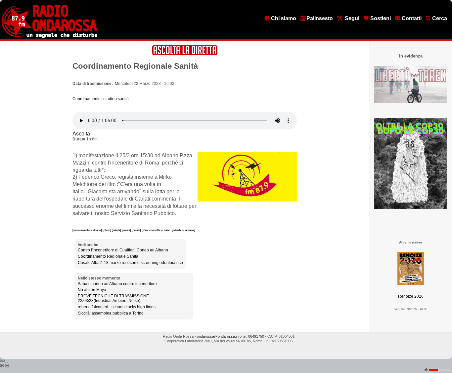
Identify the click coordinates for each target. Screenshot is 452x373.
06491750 (256, 336)
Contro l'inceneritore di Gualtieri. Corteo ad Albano (123, 250)
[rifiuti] (107, 230)
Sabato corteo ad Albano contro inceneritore (117, 283)
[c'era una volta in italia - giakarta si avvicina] (168, 230)
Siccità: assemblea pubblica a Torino (111, 313)
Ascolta (81, 133)
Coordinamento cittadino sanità (100, 98)
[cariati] (137, 230)
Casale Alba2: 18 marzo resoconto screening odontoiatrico (130, 262)
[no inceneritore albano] (87, 230)
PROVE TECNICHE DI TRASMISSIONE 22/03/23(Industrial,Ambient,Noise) (113, 298)
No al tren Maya (92, 289)
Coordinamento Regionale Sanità (108, 256)
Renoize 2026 (411, 296)
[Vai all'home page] (49, 36)
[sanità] (127, 230)
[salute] (117, 230)
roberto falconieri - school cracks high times (117, 307)
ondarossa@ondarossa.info (219, 336)
